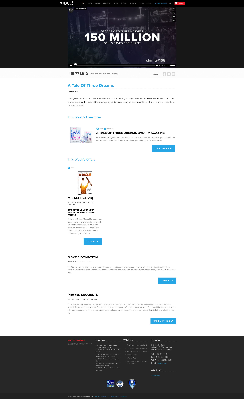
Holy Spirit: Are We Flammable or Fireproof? (137, 362)
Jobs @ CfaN (124, 396)
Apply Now (155, 376)
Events (132, 3)
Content (123, 3)
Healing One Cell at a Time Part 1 (137, 352)
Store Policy (104, 396)
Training (141, 3)
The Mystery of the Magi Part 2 (137, 345)
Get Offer (163, 148)
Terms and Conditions (114, 396)
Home (90, 3)
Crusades (97, 3)
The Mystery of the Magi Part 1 (137, 348)
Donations (106, 3)
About (149, 3)
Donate (181, 3)
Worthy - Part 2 (132, 355)
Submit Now (163, 321)
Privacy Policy (96, 396)
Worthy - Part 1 (131, 358)
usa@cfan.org (162, 363)
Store (116, 3)
